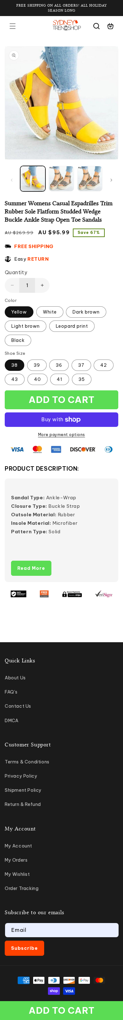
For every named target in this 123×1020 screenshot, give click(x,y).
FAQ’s (11, 692)
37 (81, 365)
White (50, 312)
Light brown (25, 326)
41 (59, 379)
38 (14, 365)
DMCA (11, 720)
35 (82, 379)
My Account (18, 846)
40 (37, 379)
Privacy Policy (21, 776)
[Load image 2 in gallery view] (61, 178)
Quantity (16, 272)
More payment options (61, 434)
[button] (13, 26)
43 (14, 379)
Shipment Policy (23, 790)
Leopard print (72, 326)
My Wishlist (17, 874)
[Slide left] (12, 180)
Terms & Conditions (27, 762)
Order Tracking (21, 888)
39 (37, 365)
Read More (31, 568)
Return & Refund (23, 804)
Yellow (19, 312)
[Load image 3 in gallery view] (89, 178)
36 (59, 365)
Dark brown (86, 312)
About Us (15, 678)
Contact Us (18, 706)
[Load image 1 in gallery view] (32, 178)
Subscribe (24, 948)
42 (103, 365)
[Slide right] (111, 180)
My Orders (16, 860)
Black (18, 340)
